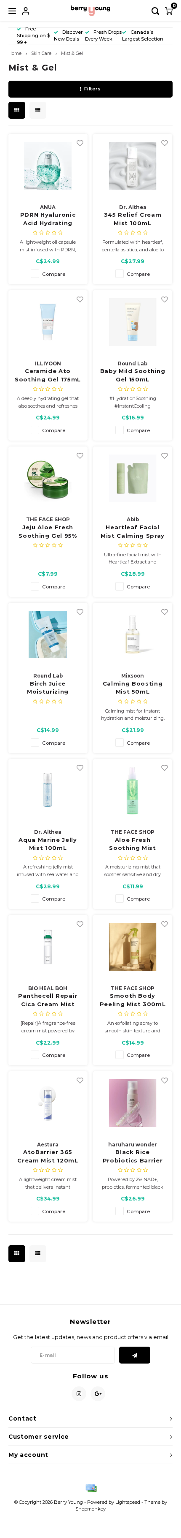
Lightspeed (127, 1502)
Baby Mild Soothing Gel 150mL (132, 375)
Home (14, 53)
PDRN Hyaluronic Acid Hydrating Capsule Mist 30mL (47, 219)
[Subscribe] (135, 1355)
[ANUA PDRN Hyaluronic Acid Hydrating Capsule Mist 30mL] (48, 165)
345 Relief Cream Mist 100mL (132, 218)
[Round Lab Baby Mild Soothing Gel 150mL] (132, 322)
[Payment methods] (90, 1487)
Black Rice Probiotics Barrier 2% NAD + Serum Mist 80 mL (133, 1157)
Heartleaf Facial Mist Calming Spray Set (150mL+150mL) (133, 532)
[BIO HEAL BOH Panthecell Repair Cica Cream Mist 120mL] (48, 946)
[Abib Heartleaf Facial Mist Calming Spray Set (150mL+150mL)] (132, 478)
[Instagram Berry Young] (79, 1393)
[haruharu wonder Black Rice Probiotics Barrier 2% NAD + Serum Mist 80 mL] (132, 1103)
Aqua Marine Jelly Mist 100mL (48, 844)
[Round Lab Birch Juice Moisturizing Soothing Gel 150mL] (48, 634)
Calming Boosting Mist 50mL (132, 687)
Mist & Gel (72, 53)
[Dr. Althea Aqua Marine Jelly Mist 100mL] (48, 790)
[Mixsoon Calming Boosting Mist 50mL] (132, 634)
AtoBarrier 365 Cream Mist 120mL (47, 1156)
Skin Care (41, 53)
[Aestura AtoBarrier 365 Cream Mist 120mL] (48, 1103)
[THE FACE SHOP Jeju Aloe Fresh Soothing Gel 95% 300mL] (48, 478)
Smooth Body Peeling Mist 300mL (133, 999)
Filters (92, 89)
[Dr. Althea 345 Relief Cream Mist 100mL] (132, 165)
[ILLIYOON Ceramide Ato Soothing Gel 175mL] (48, 322)
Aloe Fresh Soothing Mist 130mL (132, 844)
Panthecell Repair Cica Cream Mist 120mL (47, 1000)
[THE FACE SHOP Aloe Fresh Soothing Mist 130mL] (132, 790)
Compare (53, 274)
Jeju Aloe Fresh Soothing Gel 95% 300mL (48, 532)
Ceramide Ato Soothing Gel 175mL (48, 375)
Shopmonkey (90, 1509)
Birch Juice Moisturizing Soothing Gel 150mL (48, 688)
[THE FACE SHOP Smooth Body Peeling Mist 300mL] (132, 946)
